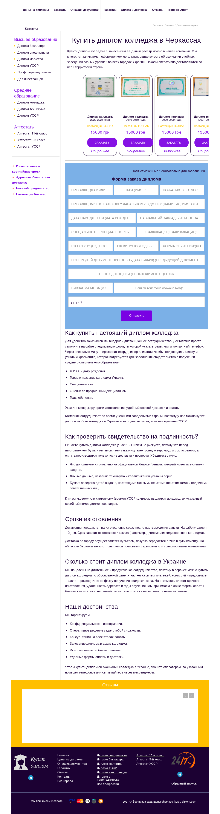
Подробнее (100, 150)
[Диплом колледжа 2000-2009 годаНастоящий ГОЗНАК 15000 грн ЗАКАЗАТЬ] (171, 94)
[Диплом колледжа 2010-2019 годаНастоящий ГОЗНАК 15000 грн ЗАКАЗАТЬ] (135, 94)
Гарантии (63, 768)
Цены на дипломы (70, 759)
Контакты (63, 776)
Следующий (191, 695)
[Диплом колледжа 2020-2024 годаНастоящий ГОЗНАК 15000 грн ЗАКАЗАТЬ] (100, 94)
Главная (63, 755)
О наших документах (72, 763)
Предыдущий (185, 695)
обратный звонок (184, 783)
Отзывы (62, 772)
